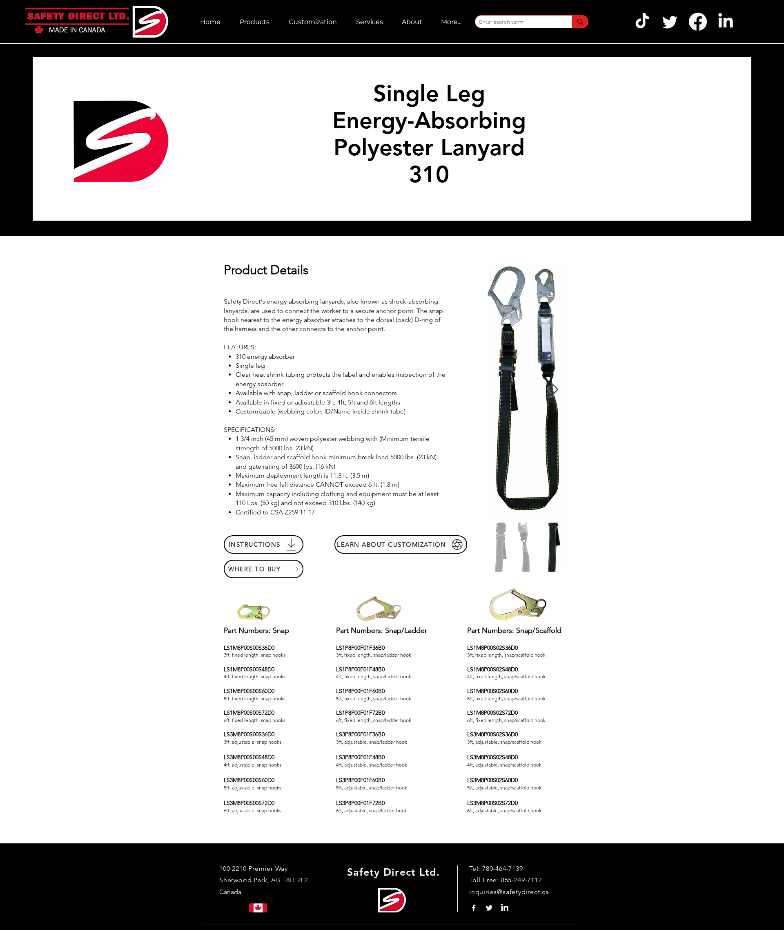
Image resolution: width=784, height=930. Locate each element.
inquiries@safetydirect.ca (509, 892)
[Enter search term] (580, 22)
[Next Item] (554, 390)
